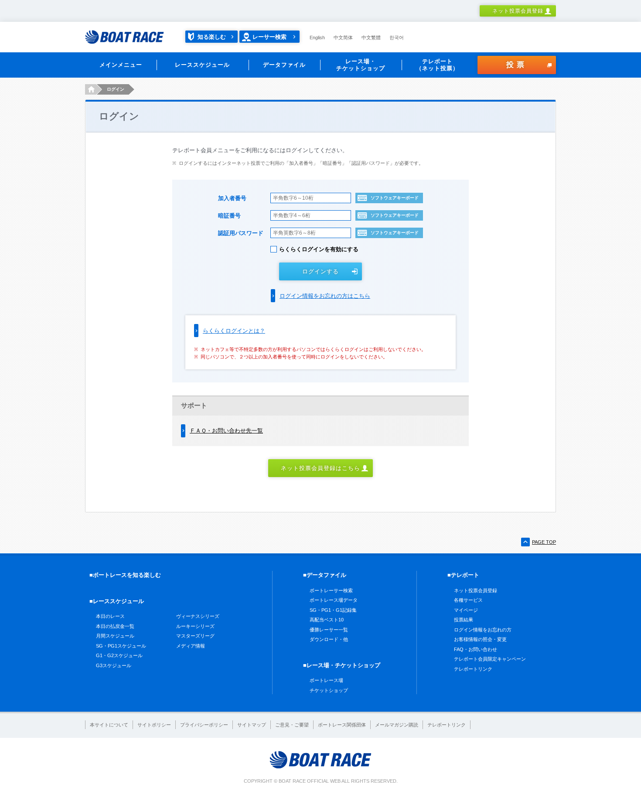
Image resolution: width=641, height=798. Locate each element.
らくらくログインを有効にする (318, 249)
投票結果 (463, 619)
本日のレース (110, 616)
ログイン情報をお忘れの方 (482, 629)
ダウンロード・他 (329, 639)
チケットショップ (329, 690)
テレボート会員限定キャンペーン (490, 659)
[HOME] (90, 89)
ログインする (320, 271)
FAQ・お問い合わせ (475, 649)
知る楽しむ (212, 37)
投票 (516, 65)
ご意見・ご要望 (292, 724)
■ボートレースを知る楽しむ (125, 575)
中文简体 (343, 37)
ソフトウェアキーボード (395, 197)
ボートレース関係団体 (342, 724)
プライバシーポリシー (204, 724)
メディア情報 (190, 645)
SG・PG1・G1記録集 (333, 610)
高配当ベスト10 (327, 619)
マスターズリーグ (195, 635)
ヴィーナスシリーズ (197, 616)
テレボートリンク (473, 669)
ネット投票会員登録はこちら (321, 468)
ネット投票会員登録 (517, 11)
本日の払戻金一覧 (115, 626)
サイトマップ (251, 724)
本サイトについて (109, 724)
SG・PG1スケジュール (121, 645)
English (317, 37)
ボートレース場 (326, 680)
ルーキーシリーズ (195, 626)
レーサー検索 (269, 37)
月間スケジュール (115, 635)
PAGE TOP (544, 542)
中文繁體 (371, 37)
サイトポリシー (154, 724)
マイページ (466, 610)
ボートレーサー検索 (331, 590)
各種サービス (468, 600)
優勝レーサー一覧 (329, 629)
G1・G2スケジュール (119, 655)
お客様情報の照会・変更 (480, 639)
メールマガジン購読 (396, 724)
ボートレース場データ (334, 600)
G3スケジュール (113, 665)
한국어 (396, 37)
